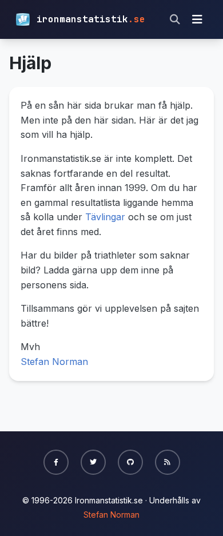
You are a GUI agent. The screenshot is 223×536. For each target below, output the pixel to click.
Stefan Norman (54, 361)
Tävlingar (105, 217)
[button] (56, 462)
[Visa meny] (197, 19)
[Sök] (175, 19)
